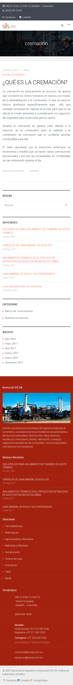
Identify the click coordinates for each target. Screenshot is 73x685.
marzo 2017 (12, 353)
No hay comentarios (14, 74)
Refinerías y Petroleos (16, 545)
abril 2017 (10, 348)
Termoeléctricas (14, 526)
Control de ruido (13, 558)
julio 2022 (10, 338)
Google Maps (40, 680)
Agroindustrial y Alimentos (19, 539)
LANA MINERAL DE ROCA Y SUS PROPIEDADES (29, 273)
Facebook (9, 17)
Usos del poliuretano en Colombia (22, 286)
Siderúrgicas (12, 532)
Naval (8, 578)
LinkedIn (26, 17)
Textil (8, 571)
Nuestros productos (16, 317)
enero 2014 (11, 357)
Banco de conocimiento (13, 171)
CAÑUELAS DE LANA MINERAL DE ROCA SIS (27, 245)
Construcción (12, 552)
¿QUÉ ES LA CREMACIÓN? (35, 82)
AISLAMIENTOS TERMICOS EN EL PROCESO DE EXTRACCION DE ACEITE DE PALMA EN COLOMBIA (30, 259)
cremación (34, 171)
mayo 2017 (11, 343)
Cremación (11, 565)
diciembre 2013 (14, 362)
